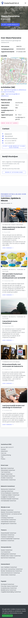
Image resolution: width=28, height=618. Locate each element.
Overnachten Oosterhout (8, 520)
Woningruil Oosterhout (7, 584)
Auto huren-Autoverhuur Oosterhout (11, 569)
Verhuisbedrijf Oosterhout (8, 501)
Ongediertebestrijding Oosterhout (11, 592)
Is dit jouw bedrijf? (10, 24)
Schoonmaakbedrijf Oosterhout (10, 539)
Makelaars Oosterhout (7, 540)
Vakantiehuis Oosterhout (8, 521)
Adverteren (4, 451)
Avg (2, 457)
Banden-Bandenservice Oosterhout (11, 571)
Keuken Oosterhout (6, 550)
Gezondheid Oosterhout (8, 476)
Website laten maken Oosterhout (11, 556)
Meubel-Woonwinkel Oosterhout (10, 512)
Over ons (3, 453)
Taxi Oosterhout (5, 472)
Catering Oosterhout (7, 491)
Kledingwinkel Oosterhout (8, 554)
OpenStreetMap (23, 83)
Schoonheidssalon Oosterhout (10, 493)
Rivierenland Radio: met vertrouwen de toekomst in (12, 365)
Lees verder (7, 248)
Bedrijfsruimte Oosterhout (8, 590)
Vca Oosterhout (5, 552)
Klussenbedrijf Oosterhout (8, 533)
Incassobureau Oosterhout (9, 588)
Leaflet (17, 83)
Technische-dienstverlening (12, 224)
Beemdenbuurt (9, 136)
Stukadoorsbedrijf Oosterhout (9, 499)
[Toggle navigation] (25, 3)
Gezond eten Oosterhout (8, 480)
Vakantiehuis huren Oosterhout (9, 322)
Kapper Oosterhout (6, 474)
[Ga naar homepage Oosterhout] (10, 3)
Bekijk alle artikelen (6, 203)
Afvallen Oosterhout (7, 478)
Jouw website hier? (10, 143)
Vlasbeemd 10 (6, 19)
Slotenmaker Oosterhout (8, 575)
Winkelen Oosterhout (7, 510)
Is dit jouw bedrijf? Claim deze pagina (14, 146)
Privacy (3, 459)
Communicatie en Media (11, 362)
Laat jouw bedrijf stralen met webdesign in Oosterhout (13, 407)
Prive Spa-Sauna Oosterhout (9, 586)
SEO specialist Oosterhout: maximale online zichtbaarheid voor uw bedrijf (13, 276)
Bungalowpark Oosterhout (8, 523)
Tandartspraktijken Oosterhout (10, 495)
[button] (14, 71)
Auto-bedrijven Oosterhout (9, 567)
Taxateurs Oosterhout (7, 537)
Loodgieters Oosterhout (8, 497)
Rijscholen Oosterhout (7, 468)
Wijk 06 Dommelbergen (11, 138)
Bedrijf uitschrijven (14, 172)
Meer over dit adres (10, 123)
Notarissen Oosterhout (7, 535)
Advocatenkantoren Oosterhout (10, 573)
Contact (3, 449)
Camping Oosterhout (7, 518)
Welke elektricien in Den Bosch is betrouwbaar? (13, 228)
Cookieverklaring (6, 455)
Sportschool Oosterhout (8, 558)
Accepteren (7, 615)
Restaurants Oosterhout (8, 489)
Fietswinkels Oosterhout (8, 470)
